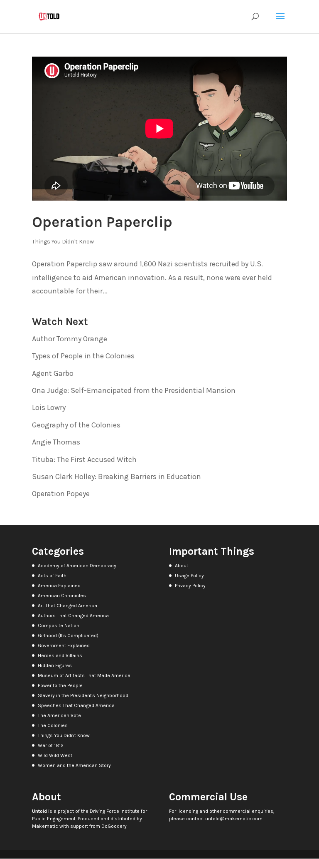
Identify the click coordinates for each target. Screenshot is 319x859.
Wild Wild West (55, 755)
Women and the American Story (74, 765)
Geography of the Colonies (76, 425)
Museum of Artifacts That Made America (84, 675)
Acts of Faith (52, 575)
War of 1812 (51, 745)
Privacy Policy (190, 585)
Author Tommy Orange (69, 338)
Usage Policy (189, 575)
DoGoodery (114, 826)
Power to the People (60, 685)
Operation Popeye (61, 493)
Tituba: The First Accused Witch (84, 459)
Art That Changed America (67, 605)
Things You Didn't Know (63, 241)
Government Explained (64, 645)
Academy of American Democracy (77, 566)
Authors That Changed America (73, 615)
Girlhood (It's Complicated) (68, 635)
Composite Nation (58, 625)
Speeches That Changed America (76, 705)
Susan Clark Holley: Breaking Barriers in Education (116, 476)
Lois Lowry (49, 407)
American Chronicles (62, 595)
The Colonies (53, 725)
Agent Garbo (53, 373)
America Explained (59, 585)
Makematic (45, 826)
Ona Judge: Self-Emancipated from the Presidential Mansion (134, 390)
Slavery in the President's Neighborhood (83, 695)
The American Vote (59, 715)
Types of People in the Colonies (83, 355)
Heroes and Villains (60, 655)
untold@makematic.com (234, 819)
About (181, 566)
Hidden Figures (55, 665)
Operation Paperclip (102, 222)
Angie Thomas (56, 442)
